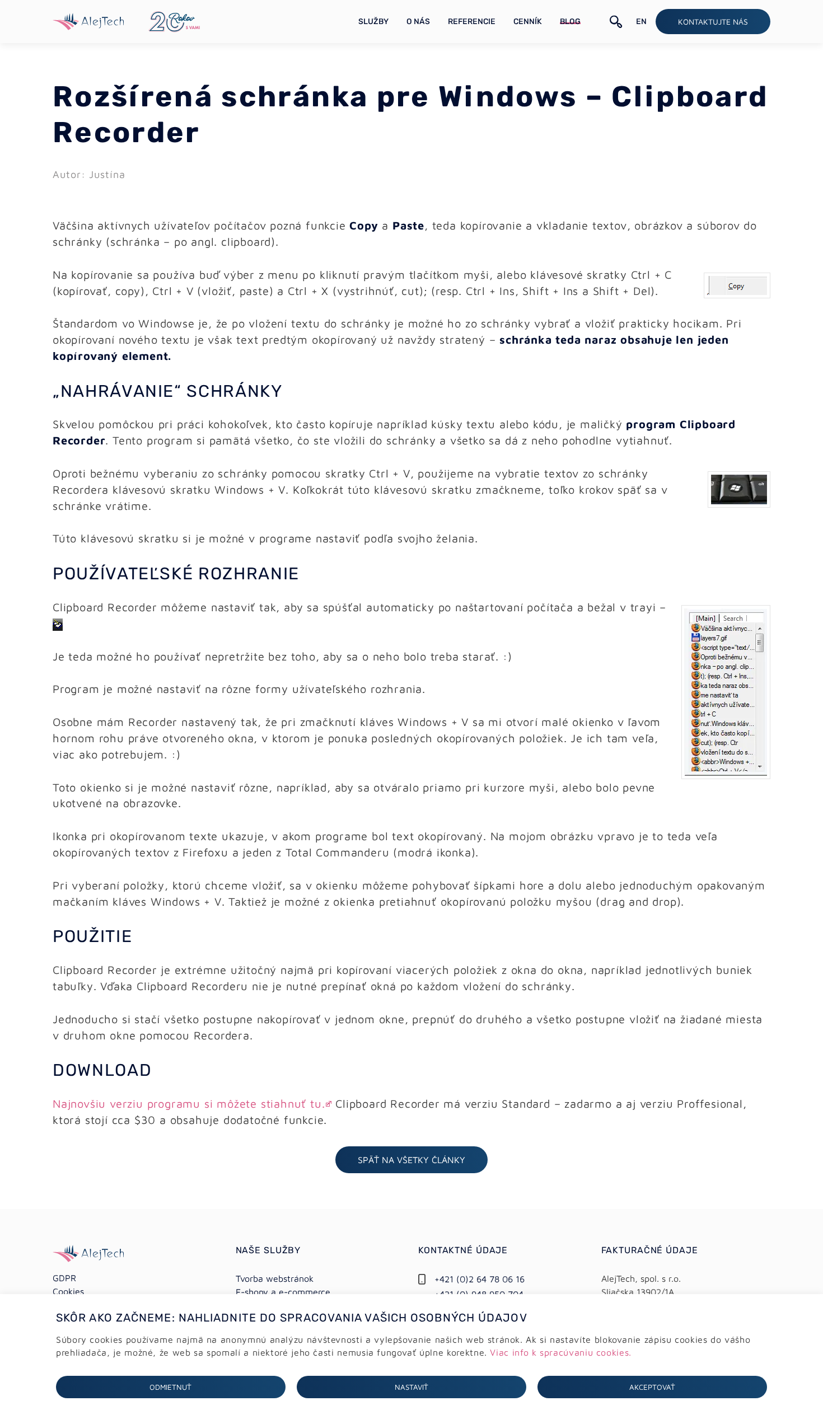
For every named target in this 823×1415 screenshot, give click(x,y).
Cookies (68, 1291)
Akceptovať (652, 1387)
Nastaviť (411, 1387)
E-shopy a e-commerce (283, 1292)
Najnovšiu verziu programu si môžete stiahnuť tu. (189, 1103)
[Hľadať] (616, 22)
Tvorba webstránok (275, 1278)
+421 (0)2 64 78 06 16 (479, 1279)
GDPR (64, 1278)
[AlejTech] (88, 20)
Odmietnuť (170, 1387)
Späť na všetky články (411, 1160)
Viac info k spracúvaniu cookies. (560, 1352)
